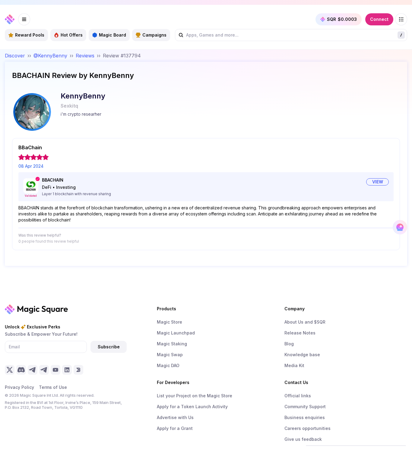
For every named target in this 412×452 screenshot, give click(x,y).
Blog (289, 343)
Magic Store (169, 321)
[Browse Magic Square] (401, 19)
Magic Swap (170, 354)
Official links (297, 395)
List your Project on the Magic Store (194, 395)
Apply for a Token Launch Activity (192, 406)
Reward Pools (29, 34)
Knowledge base (302, 354)
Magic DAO (168, 365)
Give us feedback (303, 439)
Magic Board (112, 34)
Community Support (305, 406)
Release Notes (299, 332)
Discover (15, 56)
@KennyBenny (50, 56)
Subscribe (109, 346)
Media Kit (294, 365)
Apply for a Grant (175, 428)
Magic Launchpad (176, 332)
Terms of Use (53, 387)
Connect (379, 19)
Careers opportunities (307, 428)
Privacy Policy (19, 387)
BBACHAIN (52, 179)
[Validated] (30, 185)
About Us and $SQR (304, 321)
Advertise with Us (175, 417)
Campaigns (154, 34)
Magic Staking (172, 343)
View (377, 181)
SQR (342, 19)
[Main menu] (24, 19)
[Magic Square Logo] (9, 19)
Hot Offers (72, 34)
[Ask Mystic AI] (400, 227)
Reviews (85, 56)
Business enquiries (304, 417)
